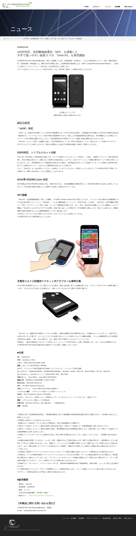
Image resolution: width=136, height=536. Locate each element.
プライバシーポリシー (93, 518)
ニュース (108, 6)
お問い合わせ (128, 6)
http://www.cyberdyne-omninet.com (41, 495)
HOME (87, 6)
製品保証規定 (107, 518)
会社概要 (117, 6)
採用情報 (81, 518)
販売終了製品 (117, 518)
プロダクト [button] (96, 6)
